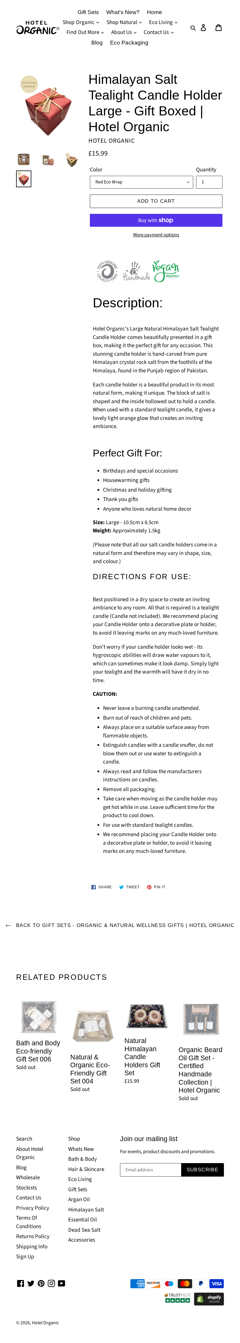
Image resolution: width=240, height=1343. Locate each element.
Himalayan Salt (86, 1210)
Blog (97, 43)
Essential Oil (82, 1220)
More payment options (156, 234)
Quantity (206, 170)
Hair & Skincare (86, 1169)
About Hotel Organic (29, 1153)
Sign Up (25, 1257)
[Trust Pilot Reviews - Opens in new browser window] (178, 1304)
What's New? (123, 12)
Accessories (81, 1240)
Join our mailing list (148, 1139)
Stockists (26, 1188)
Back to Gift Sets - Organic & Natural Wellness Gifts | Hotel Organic (124, 925)
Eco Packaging (129, 43)
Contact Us (157, 32)
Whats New (81, 1149)
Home (154, 12)
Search (24, 1139)
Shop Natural (122, 22)
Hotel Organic (45, 1323)
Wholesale (28, 1178)
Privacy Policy (32, 1208)
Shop (74, 1139)
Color (96, 170)
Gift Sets (88, 12)
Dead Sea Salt (84, 1230)
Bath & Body (82, 1159)
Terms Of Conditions (28, 1222)
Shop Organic (79, 22)
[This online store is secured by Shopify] (209, 1304)
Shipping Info (31, 1247)
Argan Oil (79, 1200)
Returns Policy (32, 1236)
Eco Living (161, 22)
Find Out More (83, 32)
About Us (122, 32)
